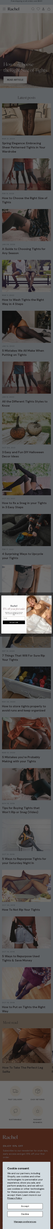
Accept (25, 1206)
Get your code (14, 622)
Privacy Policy (14, 1198)
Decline (25, 1214)
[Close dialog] (50, 597)
